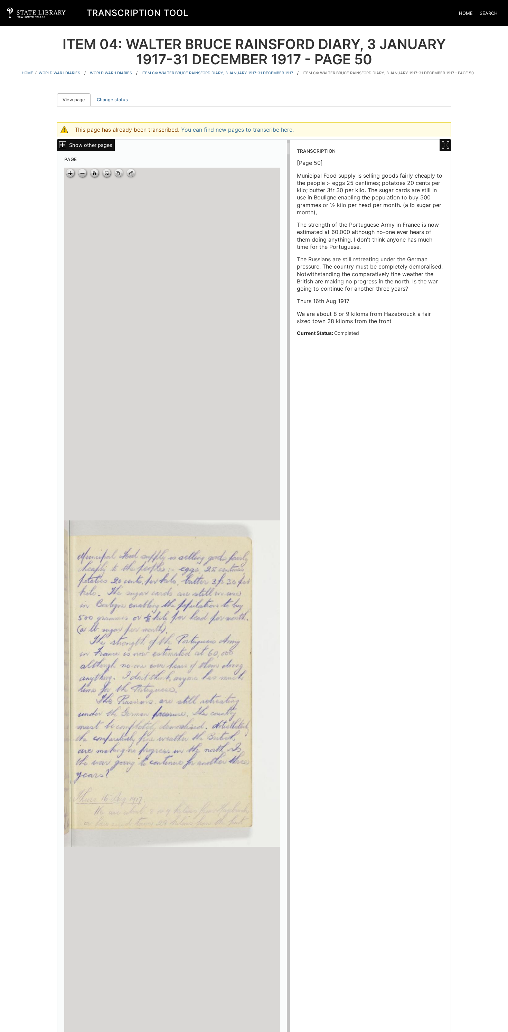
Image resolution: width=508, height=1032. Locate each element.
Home (466, 13)
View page (77, 99)
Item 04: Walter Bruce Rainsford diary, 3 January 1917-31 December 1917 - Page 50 (388, 73)
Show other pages (90, 145)
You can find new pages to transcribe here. (237, 129)
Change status (112, 99)
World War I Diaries (59, 73)
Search (489, 13)
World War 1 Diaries (111, 73)
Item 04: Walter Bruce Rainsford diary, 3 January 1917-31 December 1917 (217, 73)
